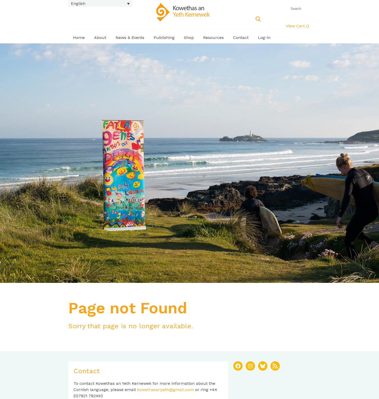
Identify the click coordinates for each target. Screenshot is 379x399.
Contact (241, 37)
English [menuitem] (78, 3)
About (100, 37)
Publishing (164, 37)
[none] (100, 3)
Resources (213, 37)
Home (79, 37)
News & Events (130, 37)
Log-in (264, 37)
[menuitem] (100, 3)
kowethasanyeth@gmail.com (165, 389)
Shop (189, 37)
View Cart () (297, 25)
